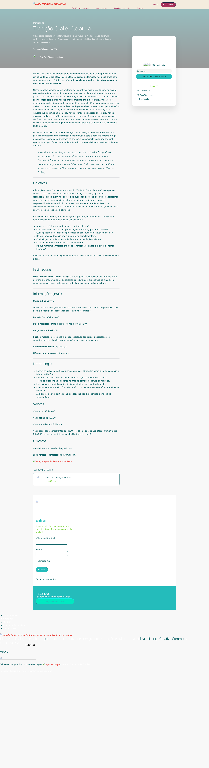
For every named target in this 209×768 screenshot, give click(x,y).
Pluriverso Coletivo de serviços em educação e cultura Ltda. (93, 639)
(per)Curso (38, 23)
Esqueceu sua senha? (46, 579)
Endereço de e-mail (45, 538)
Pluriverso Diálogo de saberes (21, 639)
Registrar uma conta (55, 601)
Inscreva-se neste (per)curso (154, 76)
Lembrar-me (43, 561)
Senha (39, 549)
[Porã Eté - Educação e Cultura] (40, 479)
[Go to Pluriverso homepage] (49, 4)
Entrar (155, 5)
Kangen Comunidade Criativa (75, 664)
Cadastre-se (168, 5)
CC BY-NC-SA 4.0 (12, 643)
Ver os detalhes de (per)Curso (46, 49)
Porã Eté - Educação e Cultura (58, 478)
